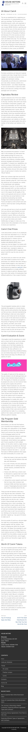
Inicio (2, 659)
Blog (2, 686)
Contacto (3, 679)
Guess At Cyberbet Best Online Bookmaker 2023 (13, 701)
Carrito (5, 675)
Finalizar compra (7, 672)
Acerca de (4, 682)
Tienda (3, 665)
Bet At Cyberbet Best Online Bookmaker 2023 (12, 695)
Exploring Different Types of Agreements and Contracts (12, 719)
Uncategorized (23, 14)
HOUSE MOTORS (12, 2)
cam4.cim (20, 267)
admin (3, 14)
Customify (13, 729)
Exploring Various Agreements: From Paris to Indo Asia (14, 714)
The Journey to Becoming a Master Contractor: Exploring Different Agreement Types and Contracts (13, 707)
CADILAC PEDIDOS (6, 662)
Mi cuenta (5, 669)
